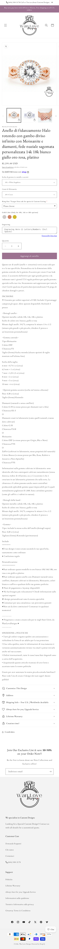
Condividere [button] (10, 732)
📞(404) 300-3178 (13, 862)
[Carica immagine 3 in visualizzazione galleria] (45, 115)
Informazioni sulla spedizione (17, 898)
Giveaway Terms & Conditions (17, 910)
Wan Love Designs (25, 944)
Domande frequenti (13, 843)
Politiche (8, 879)
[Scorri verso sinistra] (3, 116)
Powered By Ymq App (49, 236)
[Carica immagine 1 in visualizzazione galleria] (14, 115)
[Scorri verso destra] (56, 116)
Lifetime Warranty (12, 885)
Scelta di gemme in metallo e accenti (15, 177)
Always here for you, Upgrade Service (20, 892)
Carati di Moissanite (9, 189)
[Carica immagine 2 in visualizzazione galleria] (29, 115)
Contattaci (9, 856)
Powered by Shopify (38, 944)
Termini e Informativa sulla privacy (19, 904)
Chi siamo (9, 849)
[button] (5, 25)
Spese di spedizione (8, 167)
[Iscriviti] (50, 771)
